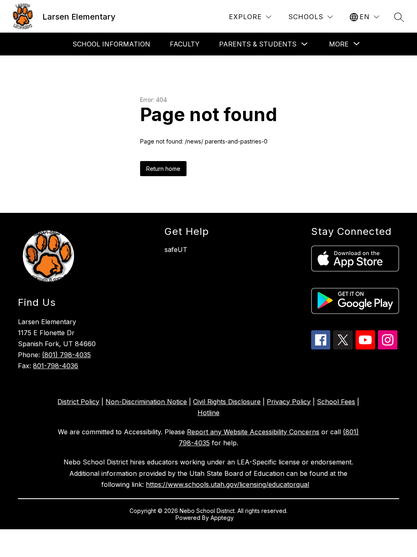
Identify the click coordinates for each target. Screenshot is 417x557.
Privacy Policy (289, 402)
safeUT (176, 249)
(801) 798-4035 (66, 355)
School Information (111, 44)
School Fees (336, 402)
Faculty (185, 44)
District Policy (78, 402)
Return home (163, 168)
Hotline (208, 413)
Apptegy (223, 517)
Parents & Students (257, 44)
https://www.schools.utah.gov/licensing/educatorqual (227, 484)
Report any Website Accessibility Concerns (253, 432)
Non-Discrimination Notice (146, 402)
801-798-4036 (55, 366)
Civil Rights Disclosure (227, 402)
